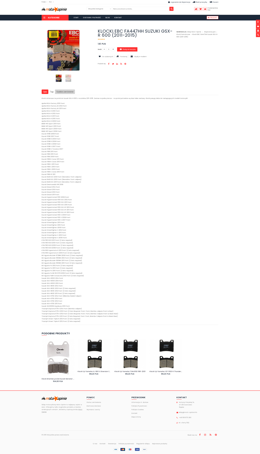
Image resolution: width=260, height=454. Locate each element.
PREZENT (213, 17)
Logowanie (175, 2)
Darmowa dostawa (94, 406)
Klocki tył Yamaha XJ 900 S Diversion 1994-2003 (94, 371)
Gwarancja (112, 444)
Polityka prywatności (126, 444)
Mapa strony (136, 417)
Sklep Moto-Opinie (194, 32)
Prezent (215, 2)
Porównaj (123, 57)
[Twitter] (113, 64)
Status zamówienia (94, 402)
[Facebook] (109, 64)
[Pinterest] (125, 64)
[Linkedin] (117, 64)
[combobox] (45, 2)
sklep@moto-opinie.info (188, 412)
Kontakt (134, 413)
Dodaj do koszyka (129, 49)
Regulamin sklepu (143, 444)
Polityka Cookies (138, 410)
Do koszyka (56, 359)
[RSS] (121, 64)
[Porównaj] (63, 360)
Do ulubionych (107, 57)
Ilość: (100, 49)
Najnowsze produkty (159, 444)
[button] (83, 29)
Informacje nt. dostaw (140, 402)
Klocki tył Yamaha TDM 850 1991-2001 (130, 371)
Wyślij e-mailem (140, 57)
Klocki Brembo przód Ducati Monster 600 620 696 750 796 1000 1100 (58, 379)
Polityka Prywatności (139, 406)
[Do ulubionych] (61, 360)
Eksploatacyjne (210, 32)
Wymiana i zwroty (93, 410)
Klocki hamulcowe (183, 34)
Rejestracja (186, 2)
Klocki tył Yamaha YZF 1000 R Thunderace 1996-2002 (166, 371)
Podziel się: (102, 64)
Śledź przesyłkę (201, 2)
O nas (95, 444)
